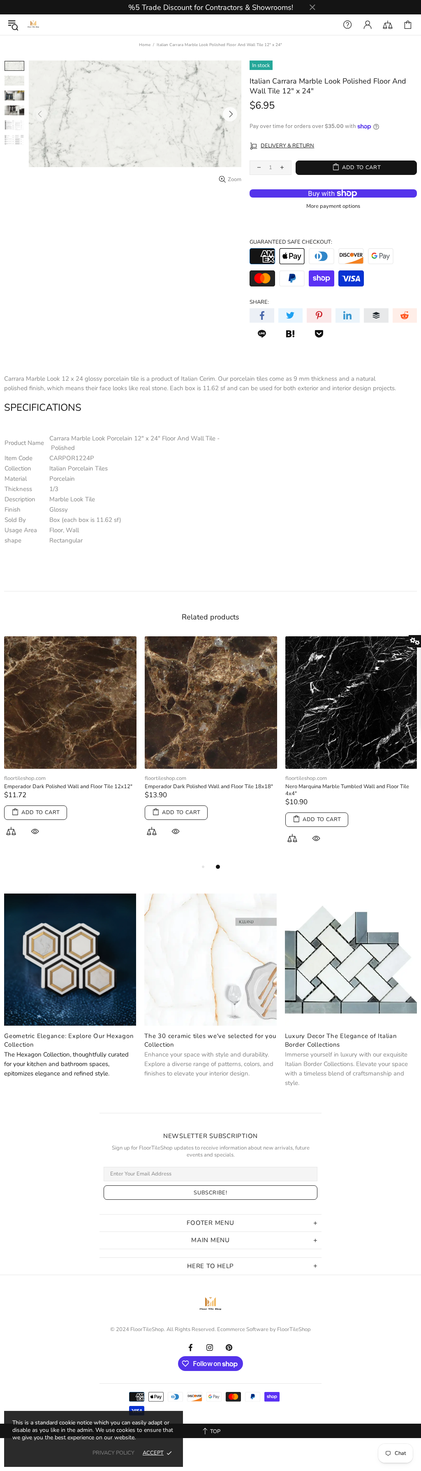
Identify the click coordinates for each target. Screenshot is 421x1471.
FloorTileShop (294, 1329)
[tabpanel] (70, 745)
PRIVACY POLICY (113, 1453)
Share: (259, 302)
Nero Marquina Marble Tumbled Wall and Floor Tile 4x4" (347, 790)
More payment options (333, 206)
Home (144, 45)
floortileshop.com (25, 778)
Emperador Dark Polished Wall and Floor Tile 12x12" (68, 786)
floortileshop (33, 25)
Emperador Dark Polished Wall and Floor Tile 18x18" (209, 786)
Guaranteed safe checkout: (291, 242)
